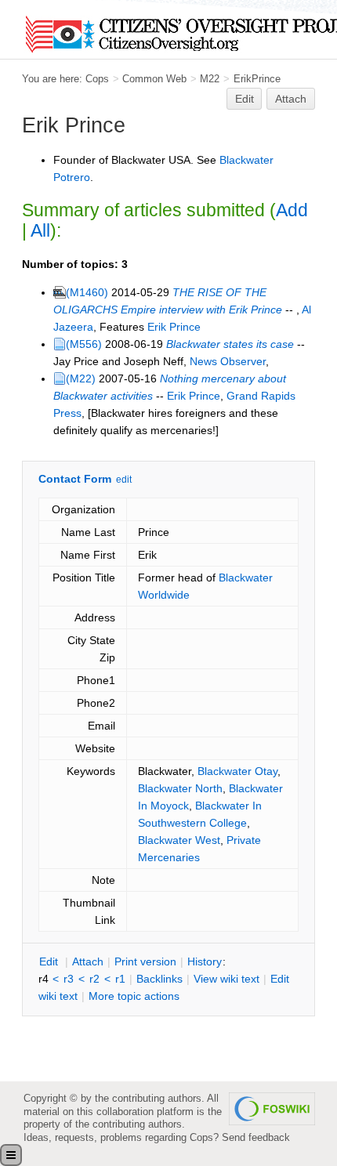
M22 (209, 79)
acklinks (159, 978)
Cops (97, 79)
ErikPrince (257, 79)
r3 (68, 978)
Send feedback (256, 1137)
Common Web (154, 79)
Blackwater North (180, 788)
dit (50, 961)
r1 (120, 978)
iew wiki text (226, 978)
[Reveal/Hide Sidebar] (11, 1155)
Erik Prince (174, 326)
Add (292, 210)
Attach (290, 98)
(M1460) (87, 292)
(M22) (81, 378)
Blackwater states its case (230, 344)
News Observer (228, 361)
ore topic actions (134, 996)
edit (124, 479)
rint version (145, 961)
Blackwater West (179, 840)
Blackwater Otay (237, 771)
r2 (94, 978)
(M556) (84, 344)
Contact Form (74, 479)
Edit (244, 98)
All (40, 230)
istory (204, 961)
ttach (87, 961)
